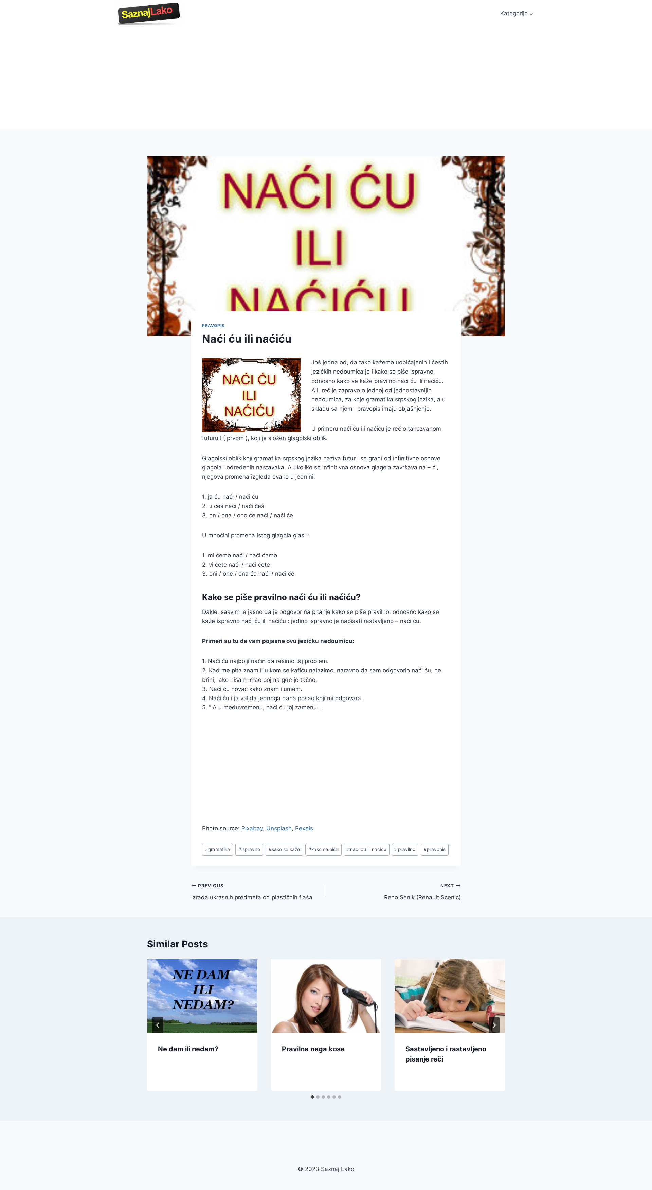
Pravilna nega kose (313, 1049)
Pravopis (213, 325)
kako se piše (323, 849)
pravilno (405, 849)
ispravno (249, 849)
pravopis (435, 849)
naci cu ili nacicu (366, 849)
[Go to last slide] (157, 1025)
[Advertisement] (326, 78)
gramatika (217, 849)
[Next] (494, 1025)
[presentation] (202, 996)
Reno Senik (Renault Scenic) (422, 892)
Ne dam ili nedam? (188, 1049)
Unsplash (279, 828)
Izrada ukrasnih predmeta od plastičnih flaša (251, 892)
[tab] (312, 1097)
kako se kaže (284, 849)
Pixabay (252, 828)
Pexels (304, 828)
